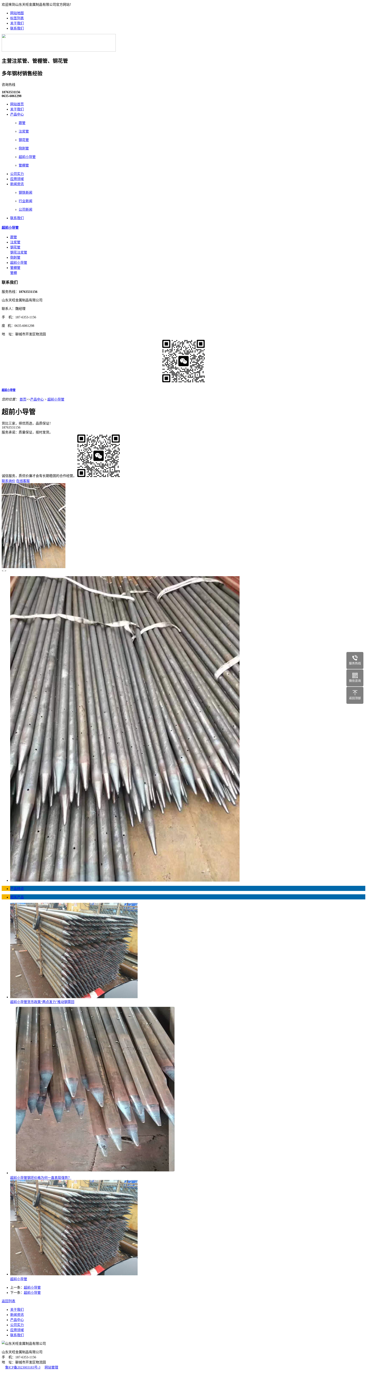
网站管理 (51, 1367)
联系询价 (8, 481)
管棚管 (24, 165)
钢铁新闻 (25, 192)
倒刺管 (24, 148)
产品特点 (17, 888)
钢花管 (24, 140)
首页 (23, 399)
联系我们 (17, 28)
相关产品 (17, 897)
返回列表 (8, 1301)
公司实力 (17, 174)
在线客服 (23, 481)
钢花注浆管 (18, 252)
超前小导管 (27, 157)
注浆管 (24, 131)
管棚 (13, 273)
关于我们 (17, 23)
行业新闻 (25, 201)
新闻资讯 (17, 184)
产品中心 (17, 114)
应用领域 (17, 179)
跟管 (22, 123)
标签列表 (17, 18)
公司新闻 (25, 209)
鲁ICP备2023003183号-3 (22, 1367)
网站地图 (17, 13)
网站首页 (17, 104)
